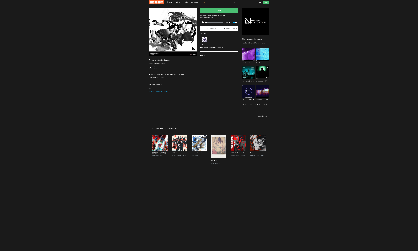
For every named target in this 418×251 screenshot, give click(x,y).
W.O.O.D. (214, 160)
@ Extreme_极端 (157, 155)
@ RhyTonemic (215, 163)
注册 (266, 2)
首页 (170, 2)
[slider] (214, 22)
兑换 (186, 2)
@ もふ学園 (195, 155)
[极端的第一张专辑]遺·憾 (160, 153)
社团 (178, 2)
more (202, 61)
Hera (251, 153)
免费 (219, 11)
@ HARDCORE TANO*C (179, 155)
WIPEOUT (175, 153)
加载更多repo (262, 116)
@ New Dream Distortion (157, 63)
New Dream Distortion (252, 38)
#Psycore (152, 91)
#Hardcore (159, 91)
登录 (260, 2)
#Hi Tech (166, 91)
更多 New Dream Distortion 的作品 (255, 105)
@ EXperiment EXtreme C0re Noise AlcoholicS (245, 155)
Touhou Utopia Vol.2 (198, 153)
